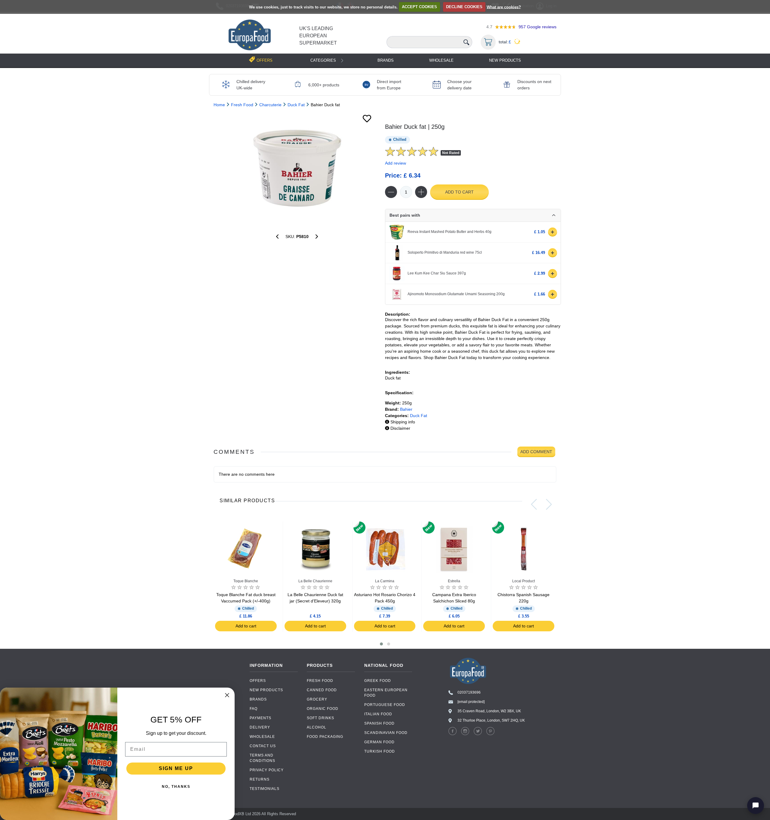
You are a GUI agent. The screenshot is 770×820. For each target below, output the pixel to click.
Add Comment (536, 451)
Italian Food (378, 714)
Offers (258, 681)
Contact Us (263, 746)
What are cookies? (504, 7)
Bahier (406, 409)
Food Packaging (325, 737)
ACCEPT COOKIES (419, 7)
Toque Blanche (245, 581)
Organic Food (322, 709)
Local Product (523, 581)
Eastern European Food (386, 693)
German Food (379, 742)
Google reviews (537, 26)
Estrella (454, 581)
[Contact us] (755, 805)
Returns (260, 779)
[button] (381, 644)
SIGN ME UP (176, 768)
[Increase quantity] (421, 192)
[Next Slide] (549, 504)
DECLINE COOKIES (464, 7)
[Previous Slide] (534, 504)
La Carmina (384, 581)
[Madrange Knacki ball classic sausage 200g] (277, 236)
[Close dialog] (227, 695)
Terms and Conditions (262, 758)
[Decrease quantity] (391, 192)
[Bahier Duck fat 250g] (297, 168)
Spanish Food (379, 723)
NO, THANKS (176, 786)
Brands (385, 60)
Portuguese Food (384, 705)
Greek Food (377, 681)
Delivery (260, 727)
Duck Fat (418, 415)
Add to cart (459, 192)
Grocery (317, 699)
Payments (260, 718)
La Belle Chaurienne (315, 581)
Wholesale (441, 60)
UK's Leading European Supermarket (318, 35)
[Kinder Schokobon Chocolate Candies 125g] (316, 236)
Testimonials (264, 789)
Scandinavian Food (386, 733)
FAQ (253, 709)
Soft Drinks (320, 718)
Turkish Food (379, 751)
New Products (505, 60)
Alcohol (316, 727)
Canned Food (322, 690)
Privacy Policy (267, 770)
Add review (395, 163)
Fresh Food (320, 681)
